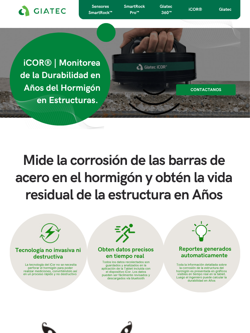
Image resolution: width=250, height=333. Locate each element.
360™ (166, 12)
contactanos (205, 89)
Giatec (225, 9)
